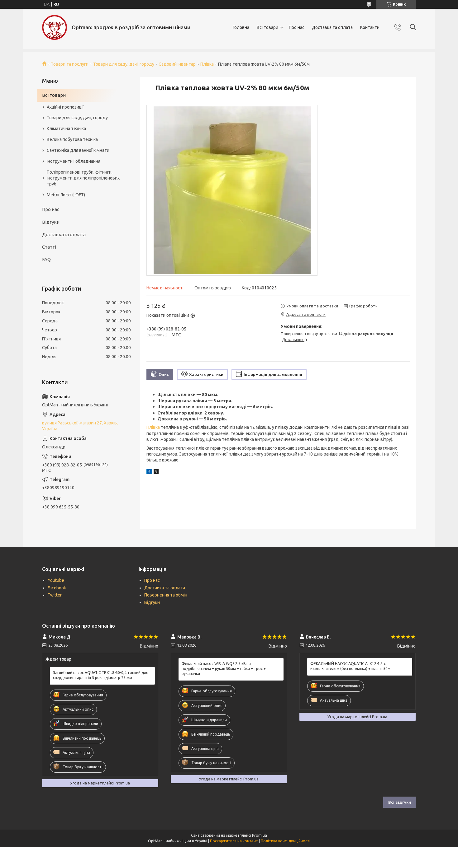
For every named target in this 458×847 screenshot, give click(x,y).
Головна (241, 27)
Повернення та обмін (165, 594)
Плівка (207, 64)
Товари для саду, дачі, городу (123, 64)
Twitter (55, 594)
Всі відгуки (399, 802)
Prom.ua (259, 835)
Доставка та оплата (332, 27)
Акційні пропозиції (65, 107)
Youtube (56, 580)
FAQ (46, 259)
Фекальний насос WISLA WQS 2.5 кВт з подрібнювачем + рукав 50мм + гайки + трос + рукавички (224, 669)
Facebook (57, 587)
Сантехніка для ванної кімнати (78, 150)
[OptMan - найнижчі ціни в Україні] (54, 27)
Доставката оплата (64, 234)
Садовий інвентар (177, 64)
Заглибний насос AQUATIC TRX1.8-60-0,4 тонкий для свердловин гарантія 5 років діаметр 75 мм (100, 675)
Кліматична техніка (66, 128)
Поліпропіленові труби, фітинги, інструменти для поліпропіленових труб (83, 178)
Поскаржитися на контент (234, 841)
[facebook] (149, 472)
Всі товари (267, 27)
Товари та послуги (69, 64)
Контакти (369, 27)
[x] (156, 472)
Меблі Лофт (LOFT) (66, 194)
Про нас (296, 27)
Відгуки (51, 222)
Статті (49, 247)
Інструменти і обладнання (73, 161)
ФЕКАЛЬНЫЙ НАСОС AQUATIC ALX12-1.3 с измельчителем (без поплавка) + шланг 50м (350, 666)
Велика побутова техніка (72, 139)
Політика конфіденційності (285, 841)
